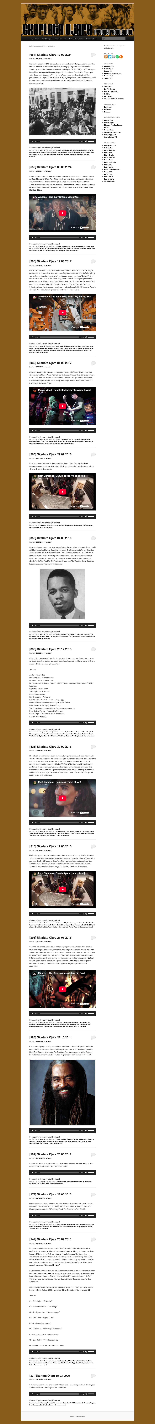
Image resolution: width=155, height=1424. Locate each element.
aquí (73, 1259)
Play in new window (43, 147)
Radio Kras (108, 160)
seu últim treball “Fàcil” (56, 466)
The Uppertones (73, 636)
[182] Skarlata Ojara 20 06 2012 (50, 1154)
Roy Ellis (43, 154)
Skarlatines (65, 1363)
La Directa (107, 107)
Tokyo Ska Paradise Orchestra (73, 350)
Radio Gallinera (109, 157)
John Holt (75, 1139)
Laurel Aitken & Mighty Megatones (74, 152)
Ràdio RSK (108, 172)
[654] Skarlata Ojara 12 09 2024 (50, 54)
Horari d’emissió (60, 39)
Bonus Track (108, 120)
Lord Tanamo (71, 634)
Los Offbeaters (76, 734)
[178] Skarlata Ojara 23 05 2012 (50, 1194)
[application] (62, 141)
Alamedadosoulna (61, 1361)
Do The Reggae (109, 89)
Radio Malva (108, 167)
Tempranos (83, 1024)
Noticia (106, 71)
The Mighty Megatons (76, 154)
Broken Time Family (62, 439)
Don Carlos (38, 1363)
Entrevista (43, 525)
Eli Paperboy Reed (73, 1224)
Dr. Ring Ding (49, 348)
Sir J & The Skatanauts (47, 250)
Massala (107, 112)
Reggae (79, 348)
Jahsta (56, 348)
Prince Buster (63, 348)
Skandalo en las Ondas (112, 132)
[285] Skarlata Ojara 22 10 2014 (50, 1037)
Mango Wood (53, 441)
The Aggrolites (74, 1363)
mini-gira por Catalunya (41, 1273)
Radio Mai (107, 164)
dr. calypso (35, 248)
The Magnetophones (56, 350)
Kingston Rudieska (35, 1024)
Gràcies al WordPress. (77, 1416)
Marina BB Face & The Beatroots (67, 764)
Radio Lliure (90, 152)
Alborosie (59, 1022)
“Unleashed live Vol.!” (52, 1265)
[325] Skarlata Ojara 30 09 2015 (50, 746)
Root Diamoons (34, 154)
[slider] (91, 141)
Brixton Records (82, 1361)
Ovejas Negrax (109, 122)
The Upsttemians (54, 443)
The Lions (32, 835)
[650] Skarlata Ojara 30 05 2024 (50, 167)
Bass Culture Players (74, 732)
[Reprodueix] (32, 141)
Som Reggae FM (110, 135)
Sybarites (46, 350)
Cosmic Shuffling (46, 152)
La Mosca (107, 109)
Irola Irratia (108, 148)
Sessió (106, 78)
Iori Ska (107, 94)
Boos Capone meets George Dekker (73, 246)
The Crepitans (76, 736)
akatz (64, 732)
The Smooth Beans (56, 1027)
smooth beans (44, 443)
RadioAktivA (108, 176)
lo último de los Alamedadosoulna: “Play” (62, 1251)
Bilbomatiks (85, 732)
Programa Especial (46, 732)
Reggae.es (108, 96)
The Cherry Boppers (65, 736)
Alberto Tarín (72, 1361)
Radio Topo (108, 174)
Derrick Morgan (57, 152)
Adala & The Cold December (65, 346)
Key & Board (48, 734)
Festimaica (33, 1276)
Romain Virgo (76, 441)
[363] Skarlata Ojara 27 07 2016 (50, 454)
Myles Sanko (83, 1139)
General (42, 150)
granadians (78, 923)
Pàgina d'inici (34, 39)
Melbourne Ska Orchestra (47, 833)
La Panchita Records (75, 525)
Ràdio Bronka (109, 155)
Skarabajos (57, 1363)
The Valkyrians (68, 1027)
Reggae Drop (108, 130)
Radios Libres (109, 179)
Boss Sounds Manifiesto (70, 1022)
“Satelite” (32, 758)
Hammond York (45, 248)
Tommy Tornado (74, 927)
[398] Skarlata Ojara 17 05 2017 (50, 261)
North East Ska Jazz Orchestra (47, 925)
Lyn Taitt (53, 248)
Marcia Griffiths (61, 248)
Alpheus (58, 150)
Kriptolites (56, 734)
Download (56, 147)
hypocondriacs (38, 734)
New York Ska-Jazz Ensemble (76, 248)
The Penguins (54, 636)
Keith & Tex (44, 441)
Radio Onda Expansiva (112, 169)
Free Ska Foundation (111, 91)
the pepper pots (82, 1226)
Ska (30, 350)
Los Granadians (65, 734)
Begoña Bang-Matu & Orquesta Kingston (80, 150)
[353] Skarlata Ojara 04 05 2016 (50, 538)
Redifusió (107, 76)
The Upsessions (84, 1363)
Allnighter (107, 87)
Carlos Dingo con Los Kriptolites (79, 439)
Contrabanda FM (91, 39)
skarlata (48, 59)
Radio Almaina (109, 150)
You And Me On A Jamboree (114, 99)
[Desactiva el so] (86, 141)
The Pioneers (51, 835)
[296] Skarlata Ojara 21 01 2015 (50, 937)
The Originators (86, 764)
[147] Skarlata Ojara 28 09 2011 (50, 1239)
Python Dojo (43, 736)
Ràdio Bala (108, 152)
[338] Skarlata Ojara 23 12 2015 (50, 649)
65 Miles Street (42, 769)
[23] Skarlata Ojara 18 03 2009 (49, 1375)
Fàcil (66, 525)
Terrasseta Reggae (62, 154)
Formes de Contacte (76, 39)
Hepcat (79, 831)
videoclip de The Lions (86, 769)
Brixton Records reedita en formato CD (76, 1290)
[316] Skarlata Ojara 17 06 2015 (50, 846)
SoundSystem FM (110, 137)
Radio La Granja (110, 162)
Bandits (64, 150)
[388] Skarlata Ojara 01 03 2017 (50, 363)
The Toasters (63, 636)
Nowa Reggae (74, 960)
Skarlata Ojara (47, 39)
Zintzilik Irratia (109, 181)
